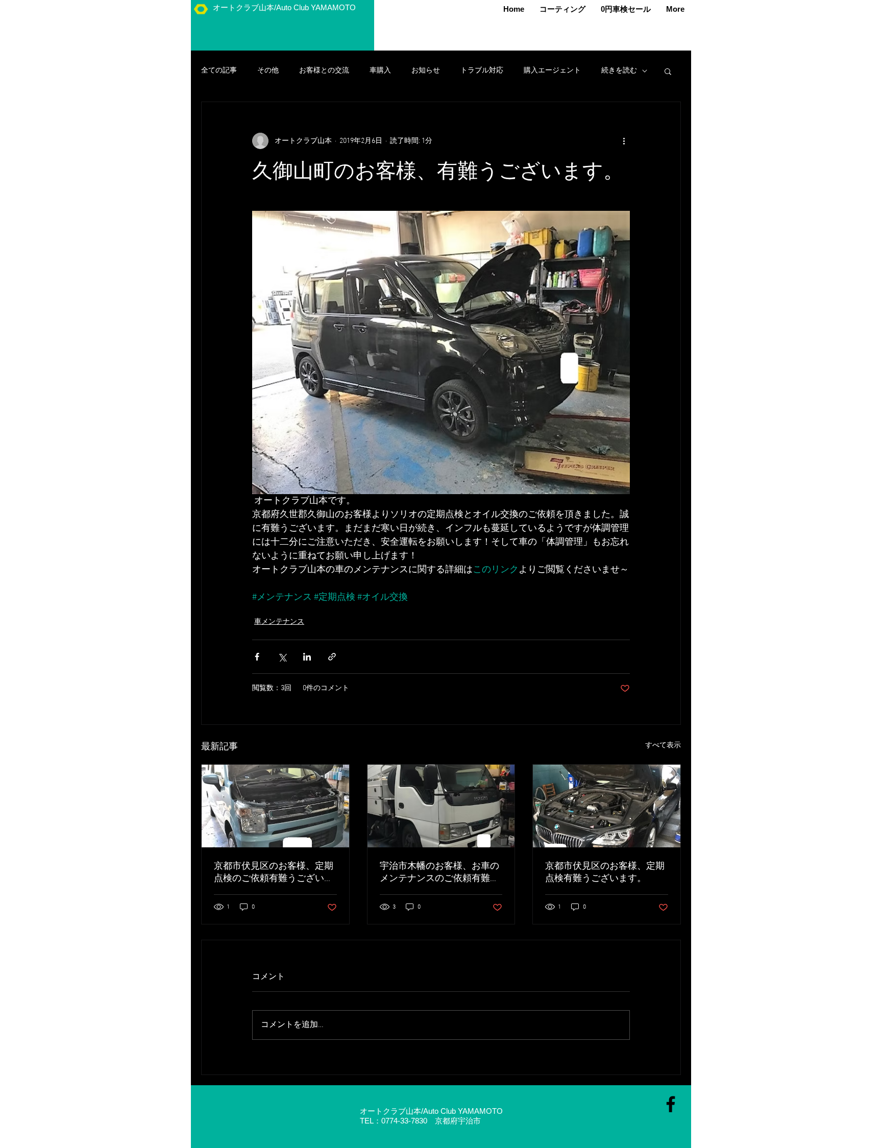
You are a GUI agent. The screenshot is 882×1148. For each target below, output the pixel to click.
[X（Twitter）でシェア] (282, 657)
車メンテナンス (279, 622)
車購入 (380, 70)
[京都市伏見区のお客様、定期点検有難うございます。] (606, 806)
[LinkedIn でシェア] (307, 657)
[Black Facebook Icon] (670, 1104)
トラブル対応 (481, 70)
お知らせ (425, 70)
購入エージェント (552, 70)
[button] (668, 71)
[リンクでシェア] (332, 657)
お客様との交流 (324, 70)
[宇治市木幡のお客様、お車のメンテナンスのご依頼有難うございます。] (441, 806)
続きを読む (619, 70)
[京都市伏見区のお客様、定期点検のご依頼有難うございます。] (275, 806)
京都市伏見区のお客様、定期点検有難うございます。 (605, 872)
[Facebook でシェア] (257, 657)
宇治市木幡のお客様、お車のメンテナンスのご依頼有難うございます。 (439, 872)
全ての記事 (219, 70)
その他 (268, 70)
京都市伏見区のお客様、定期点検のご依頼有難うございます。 (273, 872)
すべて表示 (663, 745)
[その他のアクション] (624, 141)
